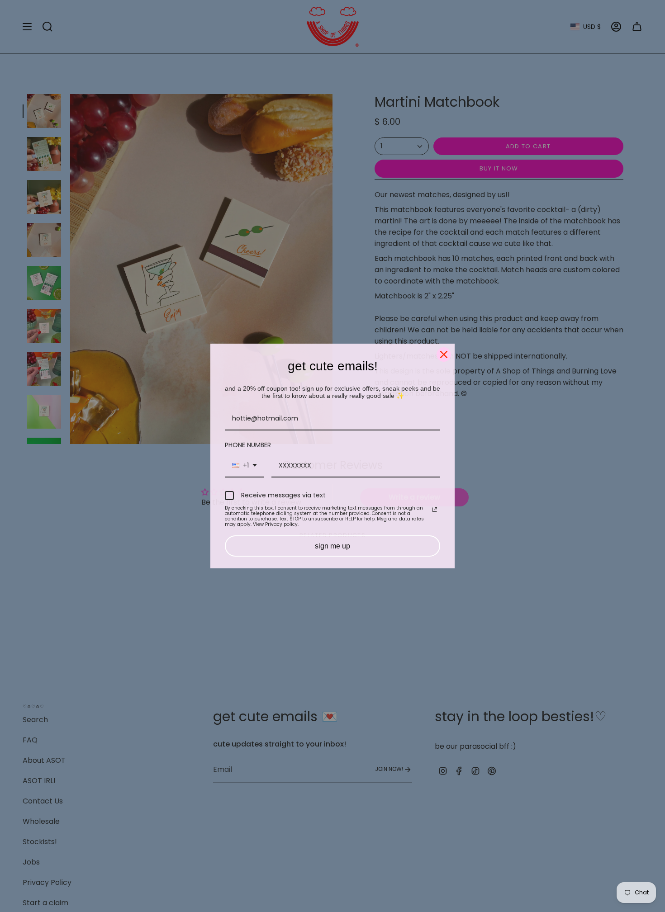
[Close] (444, 354)
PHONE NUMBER (248, 444)
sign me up (332, 546)
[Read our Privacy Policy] (434, 509)
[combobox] (244, 465)
